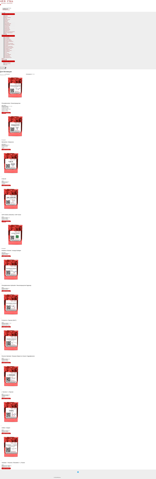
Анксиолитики (6, 26)
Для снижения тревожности (8, 41)
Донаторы (6, 16)
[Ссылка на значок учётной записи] (0, 4)
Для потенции (6, 53)
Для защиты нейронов (8, 40)
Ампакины (6, 21)
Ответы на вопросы (7, 62)
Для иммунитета (7, 55)
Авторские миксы (7, 19)
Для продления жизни (7, 57)
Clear (2, 148)
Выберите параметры (6, 149)
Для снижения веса (7, 39)
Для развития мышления (8, 46)
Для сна (5, 52)
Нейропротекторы (7, 24)
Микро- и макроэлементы (8, 32)
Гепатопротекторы (7, 29)
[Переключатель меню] (8, 14)
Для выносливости (7, 56)
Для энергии (6, 42)
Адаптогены (6, 20)
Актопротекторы (6, 27)
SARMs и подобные (7, 17)
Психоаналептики (7, 25)
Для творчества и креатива (8, 43)
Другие (5, 33)
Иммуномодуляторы (7, 23)
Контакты (5, 64)
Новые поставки (4, 59)
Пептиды (5, 18)
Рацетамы (6, 15)
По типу (3, 12)
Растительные (6, 22)
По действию (4, 34)
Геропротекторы (6, 28)
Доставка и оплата (7, 63)
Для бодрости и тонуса (8, 48)
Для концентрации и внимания (9, 44)
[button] (4, 12)
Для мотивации (6, 38)
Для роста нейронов (7, 54)
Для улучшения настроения (8, 47)
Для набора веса (7, 49)
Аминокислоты (6, 30)
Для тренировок (6, 37)
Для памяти (6, 45)
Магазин (3, 58)
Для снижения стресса (8, 50)
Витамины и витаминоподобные (9, 31)
